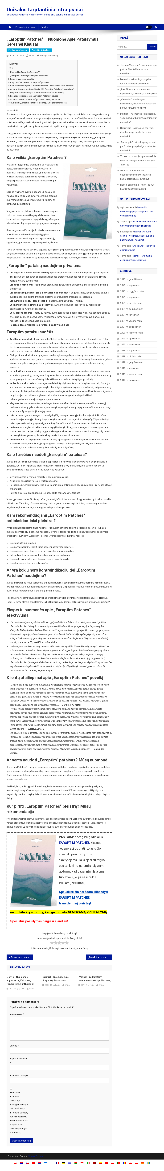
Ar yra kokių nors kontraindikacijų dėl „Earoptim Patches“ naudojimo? (42, 89)
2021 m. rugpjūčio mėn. (132, 291)
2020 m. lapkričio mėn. (131, 332)
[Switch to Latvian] (94, 1163)
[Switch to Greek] (70, 1163)
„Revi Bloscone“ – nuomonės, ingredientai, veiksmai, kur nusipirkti (138, 91)
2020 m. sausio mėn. (131, 344)
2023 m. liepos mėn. (130, 285)
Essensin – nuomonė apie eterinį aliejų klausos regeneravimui (22, 957)
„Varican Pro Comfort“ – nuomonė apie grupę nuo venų (94, 979)
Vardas (14, 1045)
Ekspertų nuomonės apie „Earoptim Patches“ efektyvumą (37, 92)
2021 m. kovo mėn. (129, 315)
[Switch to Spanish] (143, 1163)
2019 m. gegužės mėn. (132, 362)
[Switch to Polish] (112, 1163)
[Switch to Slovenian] (137, 1163)
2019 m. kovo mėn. (129, 368)
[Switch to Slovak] (131, 1163)
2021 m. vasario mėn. (131, 321)
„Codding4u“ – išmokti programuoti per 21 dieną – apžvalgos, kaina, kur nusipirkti (138, 146)
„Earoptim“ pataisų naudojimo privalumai (29, 75)
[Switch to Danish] (33, 1163)
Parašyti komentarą (49, 55)
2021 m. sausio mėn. (131, 327)
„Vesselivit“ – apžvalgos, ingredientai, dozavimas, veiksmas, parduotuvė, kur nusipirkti (138, 103)
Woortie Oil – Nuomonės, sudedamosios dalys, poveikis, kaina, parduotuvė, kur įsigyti (135, 174)
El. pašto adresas (19, 1060)
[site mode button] (149, 27)
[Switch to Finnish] (52, 1163)
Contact (45, 27)
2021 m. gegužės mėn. (132, 309)
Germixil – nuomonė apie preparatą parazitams (55, 979)
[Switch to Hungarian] (76, 1163)
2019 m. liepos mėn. (130, 350)
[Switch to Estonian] (45, 1163)
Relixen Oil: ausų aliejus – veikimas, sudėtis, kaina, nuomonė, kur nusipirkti (137, 235)
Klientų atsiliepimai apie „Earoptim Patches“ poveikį (34, 96)
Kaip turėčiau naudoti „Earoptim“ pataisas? (30, 82)
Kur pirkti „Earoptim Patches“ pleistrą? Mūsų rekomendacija (39, 103)
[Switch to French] (58, 1163)
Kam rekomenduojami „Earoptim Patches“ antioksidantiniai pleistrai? (42, 85)
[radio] (52, 943)
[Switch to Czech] (27, 1163)
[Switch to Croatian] (21, 1163)
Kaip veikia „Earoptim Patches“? (25, 72)
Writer (32, 55)
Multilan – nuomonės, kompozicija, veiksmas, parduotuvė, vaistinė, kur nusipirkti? (138, 118)
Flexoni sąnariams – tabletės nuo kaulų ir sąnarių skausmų (137, 187)
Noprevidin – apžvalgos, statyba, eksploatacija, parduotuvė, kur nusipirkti (137, 132)
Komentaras (17, 1014)
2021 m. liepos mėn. (130, 297)
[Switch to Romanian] (125, 1163)
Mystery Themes (35, 1156)
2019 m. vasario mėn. (131, 374)
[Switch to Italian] (88, 1163)
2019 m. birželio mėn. (131, 356)
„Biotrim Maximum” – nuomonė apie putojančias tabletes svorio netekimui (138, 69)
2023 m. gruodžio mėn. (132, 279)
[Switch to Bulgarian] (15, 1163)
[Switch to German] (64, 1163)
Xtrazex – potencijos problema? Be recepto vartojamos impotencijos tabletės (138, 160)
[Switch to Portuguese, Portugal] (118, 1163)
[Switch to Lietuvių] (100, 1163)
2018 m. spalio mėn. (130, 380)
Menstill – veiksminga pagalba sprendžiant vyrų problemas (135, 81)
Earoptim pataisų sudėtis (22, 79)
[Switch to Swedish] (149, 1163)
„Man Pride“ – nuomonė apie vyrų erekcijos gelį (100, 957)
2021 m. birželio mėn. (131, 303)
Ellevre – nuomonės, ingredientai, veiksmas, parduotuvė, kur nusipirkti (20, 980)
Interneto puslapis (19, 1075)
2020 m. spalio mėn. (130, 338)
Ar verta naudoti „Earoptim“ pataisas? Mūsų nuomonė (35, 99)
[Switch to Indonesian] (82, 1163)
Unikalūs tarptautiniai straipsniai (45, 10)
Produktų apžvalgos (26, 27)
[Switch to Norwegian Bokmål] (106, 1163)
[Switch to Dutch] (39, 1163)
